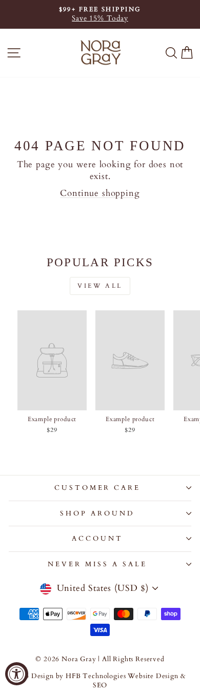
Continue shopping (99, 193)
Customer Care (97, 487)
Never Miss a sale (97, 564)
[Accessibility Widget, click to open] (16, 673)
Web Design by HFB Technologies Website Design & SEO (100, 681)
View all (100, 286)
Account (97, 538)
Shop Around (97, 513)
